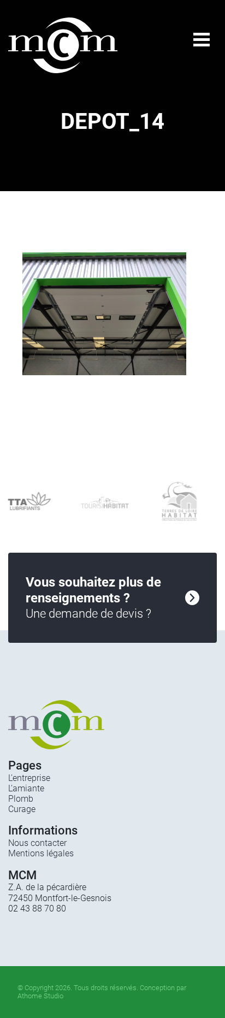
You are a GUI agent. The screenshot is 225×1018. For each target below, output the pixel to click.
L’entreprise (29, 778)
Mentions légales (41, 853)
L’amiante (26, 788)
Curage (21, 809)
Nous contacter (37, 843)
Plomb (20, 799)
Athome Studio (40, 996)
